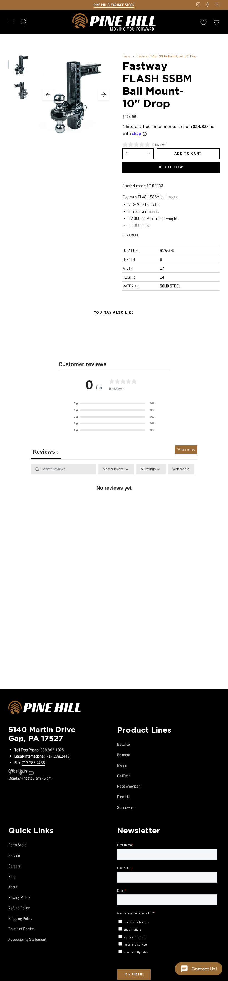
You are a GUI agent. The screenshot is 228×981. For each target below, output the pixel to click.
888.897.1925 (52, 749)
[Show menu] (11, 22)
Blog (11, 876)
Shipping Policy (20, 918)
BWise (122, 765)
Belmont (123, 754)
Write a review (186, 449)
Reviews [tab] (46, 452)
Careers (14, 866)
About (13, 886)
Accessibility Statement (27, 939)
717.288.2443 (58, 756)
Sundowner (126, 807)
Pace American (129, 786)
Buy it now (171, 167)
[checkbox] (181, 469)
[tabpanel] (114, 506)
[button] (114, 403)
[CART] (216, 22)
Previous (48, 94)
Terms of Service (21, 928)
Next (103, 94)
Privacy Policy (19, 897)
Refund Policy (19, 907)
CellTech (124, 776)
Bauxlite (123, 744)
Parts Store (17, 844)
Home (126, 56)
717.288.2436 (33, 762)
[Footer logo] (44, 708)
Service (14, 855)
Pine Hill (123, 796)
